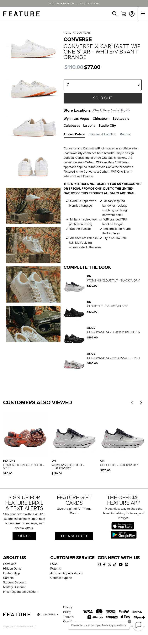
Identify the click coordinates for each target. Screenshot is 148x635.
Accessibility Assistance (66, 573)
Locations (9, 564)
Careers (8, 578)
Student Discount (14, 582)
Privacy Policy (68, 609)
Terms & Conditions (70, 619)
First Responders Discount (20, 592)
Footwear (82, 32)
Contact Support (61, 578)
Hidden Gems (12, 569)
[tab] (76, 135)
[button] (132, 402)
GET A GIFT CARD (74, 536)
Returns (55, 569)
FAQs (53, 564)
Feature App (11, 573)
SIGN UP (24, 536)
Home (67, 32)
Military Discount (14, 587)
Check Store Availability (109, 110)
